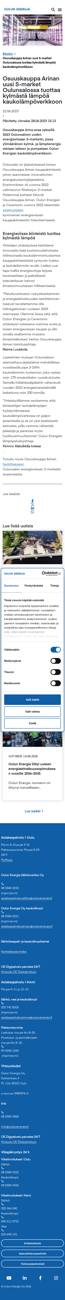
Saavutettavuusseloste (32, 1253)
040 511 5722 (10, 1219)
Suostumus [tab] (11, 585)
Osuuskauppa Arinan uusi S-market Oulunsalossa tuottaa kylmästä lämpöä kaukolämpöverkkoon (29, 62)
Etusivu (8, 54)
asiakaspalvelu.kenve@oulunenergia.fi (26, 1017)
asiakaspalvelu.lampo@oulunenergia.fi (27, 926)
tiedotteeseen (13, 464)
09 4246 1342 (10, 1048)
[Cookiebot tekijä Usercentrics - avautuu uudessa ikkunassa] (46, 573)
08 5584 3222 (10, 1170)
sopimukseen (13, 210)
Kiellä (32, 723)
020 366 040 (9, 1206)
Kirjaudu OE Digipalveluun (18, 972)
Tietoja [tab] (54, 585)
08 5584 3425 (10, 1183)
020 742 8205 (10, 1005)
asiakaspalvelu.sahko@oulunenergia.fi (26, 898)
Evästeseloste (32, 1243)
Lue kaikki (32, 811)
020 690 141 (9, 1232)
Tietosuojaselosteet (32, 1264)
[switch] (56, 661)
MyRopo (7, 860)
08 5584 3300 (10, 1114)
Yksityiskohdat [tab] (33, 585)
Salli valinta (32, 711)
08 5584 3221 (10, 914)
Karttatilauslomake (13, 951)
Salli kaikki (32, 699)
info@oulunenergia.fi (15, 1126)
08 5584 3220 (10, 886)
